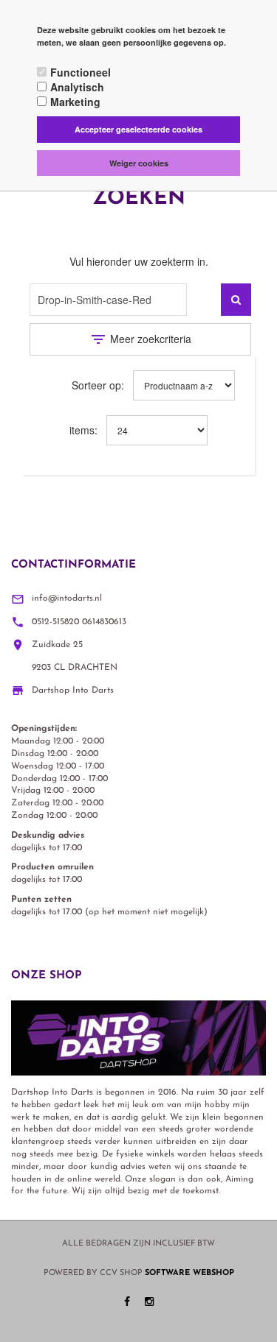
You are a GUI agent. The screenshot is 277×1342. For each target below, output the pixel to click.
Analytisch (77, 87)
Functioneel (80, 72)
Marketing (75, 101)
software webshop (189, 1273)
